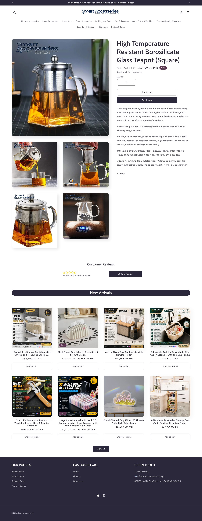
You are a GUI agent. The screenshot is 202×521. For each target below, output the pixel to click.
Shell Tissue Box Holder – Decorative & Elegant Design (78, 353)
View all (101, 449)
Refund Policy (18, 471)
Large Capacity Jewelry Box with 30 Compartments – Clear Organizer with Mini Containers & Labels (78, 423)
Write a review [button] (125, 274)
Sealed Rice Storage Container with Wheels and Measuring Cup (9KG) (32, 353)
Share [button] (122, 173)
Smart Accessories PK (26, 513)
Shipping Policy (18, 481)
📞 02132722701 (141, 471)
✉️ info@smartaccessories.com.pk (149, 476)
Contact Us (78, 481)
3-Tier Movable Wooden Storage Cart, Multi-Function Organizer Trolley (170, 421)
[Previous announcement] (13, 2)
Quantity (120, 77)
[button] (15, 13)
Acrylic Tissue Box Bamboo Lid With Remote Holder (124, 353)
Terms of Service (19, 486)
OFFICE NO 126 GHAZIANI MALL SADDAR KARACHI (157, 481)
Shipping (120, 72)
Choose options (170, 366)
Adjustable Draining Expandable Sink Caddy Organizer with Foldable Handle (170, 353)
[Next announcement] (189, 2)
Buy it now (147, 100)
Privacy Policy (18, 476)
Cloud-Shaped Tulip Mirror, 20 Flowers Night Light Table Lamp (124, 421)
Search (76, 471)
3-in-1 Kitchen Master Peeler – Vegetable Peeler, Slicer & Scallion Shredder (31, 423)
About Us (77, 476)
